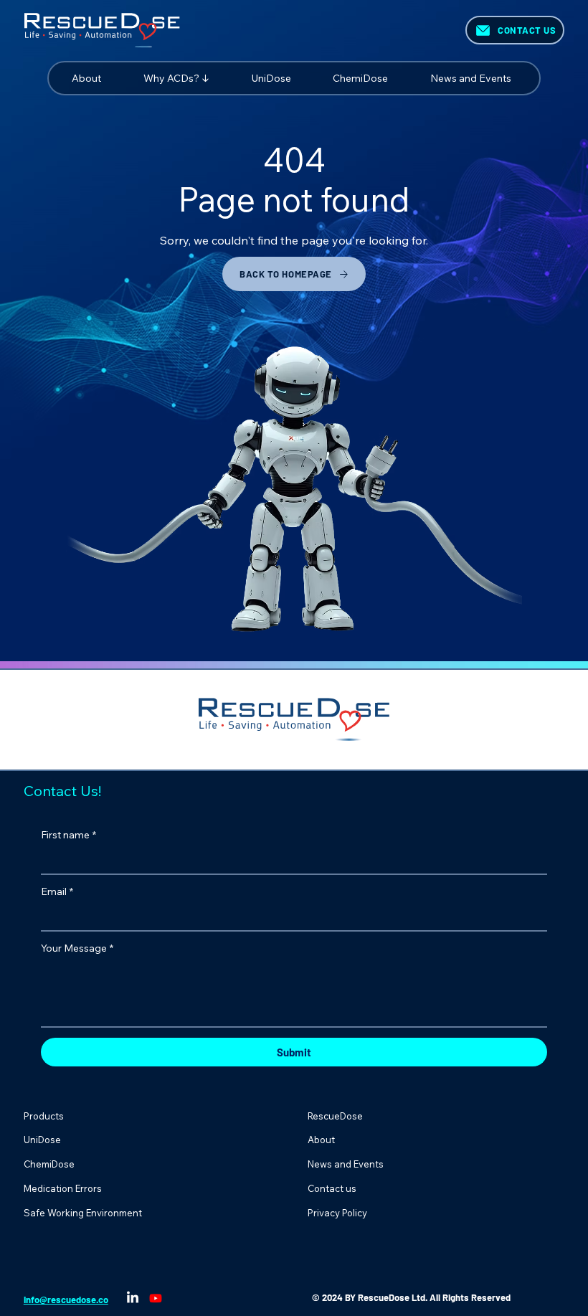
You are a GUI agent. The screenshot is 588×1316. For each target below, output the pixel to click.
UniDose (42, 1139)
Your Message (77, 948)
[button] (193, 78)
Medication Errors (63, 1188)
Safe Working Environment (83, 1212)
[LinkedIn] (132, 1298)
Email (57, 891)
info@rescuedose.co (66, 1299)
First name (68, 834)
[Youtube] (155, 1298)
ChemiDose (49, 1164)
